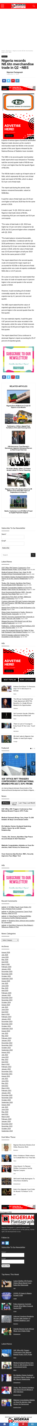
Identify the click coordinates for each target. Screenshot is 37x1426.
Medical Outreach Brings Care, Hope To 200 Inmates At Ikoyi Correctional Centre (16, 573)
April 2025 (5, 990)
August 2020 (6, 1105)
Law (14, 1173)
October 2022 (6, 1047)
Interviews (16, 731)
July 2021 (5, 1078)
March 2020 (6, 1117)
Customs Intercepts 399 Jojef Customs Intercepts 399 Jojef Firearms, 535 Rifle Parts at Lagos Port (18, 602)
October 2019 (6, 1128)
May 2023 (5, 1036)
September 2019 (7, 1131)
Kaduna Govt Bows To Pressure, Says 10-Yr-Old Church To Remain (24, 689)
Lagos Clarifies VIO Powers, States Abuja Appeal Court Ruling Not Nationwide (22, 1283)
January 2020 (6, 1121)
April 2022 (5, 1062)
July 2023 (5, 1033)
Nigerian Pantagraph (15, 72)
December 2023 (7, 1021)
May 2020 (5, 1112)
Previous (4, 763)
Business (8, 51)
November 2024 (7, 1000)
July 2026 (5, 955)
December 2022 (7, 1043)
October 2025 (6, 976)
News (14, 694)
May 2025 (5, 988)
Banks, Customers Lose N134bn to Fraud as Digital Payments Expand (18, 511)
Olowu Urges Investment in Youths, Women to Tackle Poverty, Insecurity (17, 613)
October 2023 (6, 1026)
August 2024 (6, 1005)
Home (3, 51)
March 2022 (6, 1064)
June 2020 (5, 1109)
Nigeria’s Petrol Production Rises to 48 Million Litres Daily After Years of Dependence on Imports (18, 490)
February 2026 (6, 967)
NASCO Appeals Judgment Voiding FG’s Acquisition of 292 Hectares (15, 636)
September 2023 (7, 1028)
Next (33, 763)
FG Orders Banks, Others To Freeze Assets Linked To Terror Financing (18, 469)
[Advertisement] (18, 28)
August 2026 (6, 952)
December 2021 (7, 1071)
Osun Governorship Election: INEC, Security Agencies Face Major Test (16, 593)
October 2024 (6, 1002)
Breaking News (17, 1395)
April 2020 (5, 1114)
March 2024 (6, 1014)
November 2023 (7, 1024)
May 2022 (5, 1059)
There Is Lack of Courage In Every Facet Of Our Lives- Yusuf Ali (24, 726)
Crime (14, 1311)
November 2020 (7, 1097)
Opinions (15, 708)
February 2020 (6, 1119)
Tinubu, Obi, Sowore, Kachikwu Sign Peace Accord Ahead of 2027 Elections (16, 584)
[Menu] (2, 6)
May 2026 (5, 959)
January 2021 (6, 1093)
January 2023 (6, 1040)
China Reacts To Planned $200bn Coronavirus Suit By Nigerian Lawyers (16, 917)
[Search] (33, 6)
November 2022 (7, 1045)
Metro (14, 1370)
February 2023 (6, 1038)
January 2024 (6, 1019)
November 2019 (7, 1126)
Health (15, 1298)
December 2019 (7, 1124)
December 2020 (7, 1095)
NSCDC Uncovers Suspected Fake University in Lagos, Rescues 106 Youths (18, 617)
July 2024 (5, 1007)
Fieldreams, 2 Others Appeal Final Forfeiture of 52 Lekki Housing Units (18, 427)
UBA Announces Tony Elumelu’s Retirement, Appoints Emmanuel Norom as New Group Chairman (18, 448)
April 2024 (5, 1012)
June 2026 (5, 957)
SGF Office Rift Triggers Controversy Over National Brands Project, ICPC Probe (16, 568)
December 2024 (7, 998)
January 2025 (6, 995)
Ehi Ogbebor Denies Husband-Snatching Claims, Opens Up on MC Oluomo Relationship (18, 577)
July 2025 (5, 983)
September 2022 (7, 1050)
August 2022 (6, 1052)
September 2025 (7, 978)
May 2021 (5, 1083)
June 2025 (5, 986)
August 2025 (6, 981)
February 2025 (6, 993)
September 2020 (7, 1102)
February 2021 (6, 1090)
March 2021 (6, 1088)
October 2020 (6, 1100)
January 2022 (6, 1069)
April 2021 (5, 1086)
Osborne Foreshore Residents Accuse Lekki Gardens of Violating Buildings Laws (23, 1318)
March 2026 (6, 964)
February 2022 (6, 1067)
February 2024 (6, 1017)
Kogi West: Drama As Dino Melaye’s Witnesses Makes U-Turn (17, 926)
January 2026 (6, 969)
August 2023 (6, 1031)
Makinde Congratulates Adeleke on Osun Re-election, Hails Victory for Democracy (17, 588)
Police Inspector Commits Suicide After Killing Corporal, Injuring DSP (23, 1306)
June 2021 (5, 1081)
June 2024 (5, 1009)
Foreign (15, 741)
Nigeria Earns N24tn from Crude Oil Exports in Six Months (18, 406)
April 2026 (5, 962)
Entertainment (16, 1184)
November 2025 (7, 974)
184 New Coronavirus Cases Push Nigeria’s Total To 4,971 (17, 912)
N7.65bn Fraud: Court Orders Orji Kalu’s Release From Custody (16, 908)
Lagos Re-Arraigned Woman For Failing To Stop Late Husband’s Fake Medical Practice (18, 631)
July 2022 (5, 1055)
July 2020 (5, 1107)
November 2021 (7, 1074)
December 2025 (7, 971)
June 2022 (5, 1057)
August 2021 (6, 1076)
